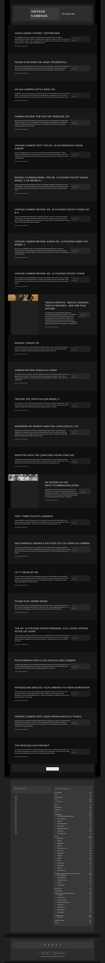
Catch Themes (61, 956)
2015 (16, 818)
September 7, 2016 (75, 692)
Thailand (59, 867)
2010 (16, 830)
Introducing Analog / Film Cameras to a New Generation (52, 687)
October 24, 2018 (75, 249)
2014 (16, 820)
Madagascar (60, 853)
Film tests (59, 821)
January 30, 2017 (75, 636)
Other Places (60, 863)
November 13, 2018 (75, 153)
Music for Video (61, 897)
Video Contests (61, 907)
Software (59, 801)
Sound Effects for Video (63, 902)
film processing (61, 818)
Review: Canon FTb (27, 343)
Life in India (60, 850)
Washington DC (61, 870)
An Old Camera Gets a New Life (35, 89)
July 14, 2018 (74, 431)
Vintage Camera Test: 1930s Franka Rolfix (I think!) (48, 716)
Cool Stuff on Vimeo (62, 880)
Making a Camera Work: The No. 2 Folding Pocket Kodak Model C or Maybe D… (51, 179)
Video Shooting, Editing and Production (65, 893)
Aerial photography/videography (65, 816)
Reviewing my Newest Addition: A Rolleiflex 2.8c (47, 426)
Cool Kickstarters (61, 877)
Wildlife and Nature (60, 920)
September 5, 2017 (75, 577)
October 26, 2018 (75, 217)
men (56, 812)
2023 (16, 801)
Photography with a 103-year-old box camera (45, 660)
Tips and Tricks (58, 888)
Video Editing (60, 909)
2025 (16, 796)
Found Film (60, 917)
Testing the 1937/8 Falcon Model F (37, 399)
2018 (16, 811)
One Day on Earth (61, 899)
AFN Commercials (61, 875)
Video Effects (60, 912)
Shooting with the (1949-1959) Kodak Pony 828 (44, 455)
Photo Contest (61, 826)
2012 (16, 825)
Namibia (59, 858)
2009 (16, 833)
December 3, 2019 (75, 67)
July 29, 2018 (74, 375)
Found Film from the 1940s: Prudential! (41, 62)
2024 (16, 798)
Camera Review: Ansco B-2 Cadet (36, 370)
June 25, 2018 (82, 490)
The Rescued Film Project (32, 745)
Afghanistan (60, 838)
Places (56, 836)
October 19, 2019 (75, 94)
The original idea (68, 14)
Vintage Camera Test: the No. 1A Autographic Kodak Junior (49, 147)
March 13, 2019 (75, 121)
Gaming (59, 882)
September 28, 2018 (84, 313)
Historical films (61, 885)
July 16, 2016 (74, 750)
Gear (56, 799)
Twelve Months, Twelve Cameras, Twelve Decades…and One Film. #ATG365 (67, 305)
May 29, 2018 (74, 521)
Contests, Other (59, 797)
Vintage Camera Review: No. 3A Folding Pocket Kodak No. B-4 (52, 211)
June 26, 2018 (74, 460)
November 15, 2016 (75, 665)
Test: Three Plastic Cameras (34, 516)
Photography (58, 814)
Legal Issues (58, 809)
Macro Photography (62, 823)
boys (56, 795)
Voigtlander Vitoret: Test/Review (37, 33)
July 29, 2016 (74, 721)
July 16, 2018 (74, 404)
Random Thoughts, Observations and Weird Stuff (67, 873)
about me (45, 953)
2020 (16, 806)
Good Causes (58, 807)
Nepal (58, 860)
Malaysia (59, 855)
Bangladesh (60, 843)
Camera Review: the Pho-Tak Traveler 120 (42, 116)
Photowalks (60, 831)
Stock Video (60, 904)
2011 (16, 828)
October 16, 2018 (75, 278)
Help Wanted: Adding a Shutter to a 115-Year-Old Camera (52, 543)
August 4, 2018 (75, 348)
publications (58, 953)
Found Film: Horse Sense (31, 601)
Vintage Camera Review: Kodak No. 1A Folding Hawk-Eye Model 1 (51, 243)
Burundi (59, 845)
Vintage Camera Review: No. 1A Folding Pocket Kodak (50, 273)
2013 (16, 823)
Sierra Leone (60, 865)
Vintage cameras (59, 915)
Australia (59, 840)
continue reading (21, 46)
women (57, 922)
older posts (52, 768)
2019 (16, 808)
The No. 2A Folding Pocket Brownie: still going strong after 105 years (51, 630)
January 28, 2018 (75, 548)
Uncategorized (58, 890)
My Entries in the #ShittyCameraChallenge (62, 484)
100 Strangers (58, 792)
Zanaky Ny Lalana (61, 833)
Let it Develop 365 (26, 572)
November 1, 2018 (75, 185)
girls (56, 804)
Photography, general (62, 828)
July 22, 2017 (74, 606)
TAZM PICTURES (52, 956)
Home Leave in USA (62, 848)
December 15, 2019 (75, 38)
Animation (60, 895)
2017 (16, 813)
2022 (16, 803)
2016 (16, 816)
